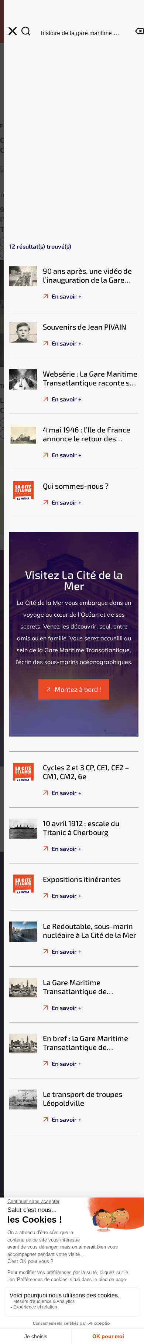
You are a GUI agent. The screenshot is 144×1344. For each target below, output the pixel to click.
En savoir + (66, 296)
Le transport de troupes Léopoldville (82, 1098)
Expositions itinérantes (82, 879)
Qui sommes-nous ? (76, 485)
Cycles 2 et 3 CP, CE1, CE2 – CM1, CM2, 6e (86, 772)
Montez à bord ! (78, 689)
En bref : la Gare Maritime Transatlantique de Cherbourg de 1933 (85, 1047)
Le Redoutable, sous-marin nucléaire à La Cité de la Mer (89, 930)
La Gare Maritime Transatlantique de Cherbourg (75, 991)
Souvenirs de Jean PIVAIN (84, 326)
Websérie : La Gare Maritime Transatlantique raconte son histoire (90, 382)
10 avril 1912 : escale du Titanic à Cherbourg (81, 827)
